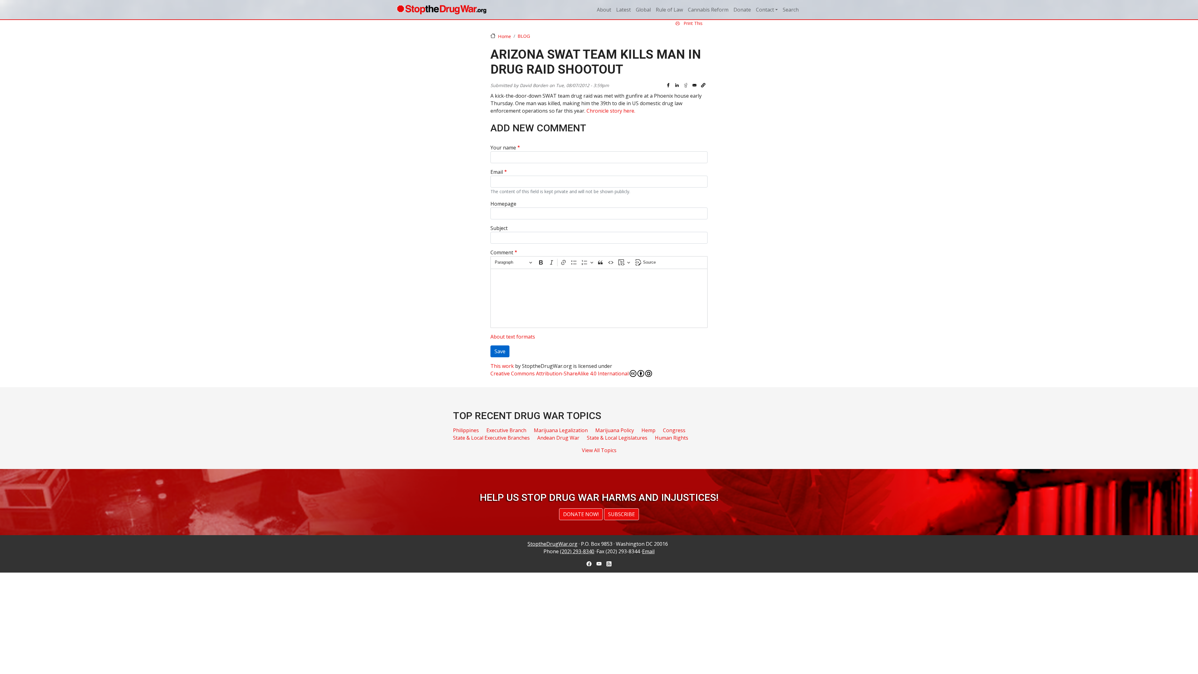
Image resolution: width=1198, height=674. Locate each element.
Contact (765, 9)
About (604, 9)
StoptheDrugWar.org (552, 543)
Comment (501, 252)
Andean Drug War (558, 437)
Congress (674, 430)
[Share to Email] (694, 85)
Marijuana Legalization (561, 430)
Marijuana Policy (614, 430)
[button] (703, 85)
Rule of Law (669, 9)
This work (502, 366)
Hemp (648, 430)
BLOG (524, 36)
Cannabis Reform (708, 9)
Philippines (466, 430)
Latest (623, 9)
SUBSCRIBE (621, 514)
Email (496, 171)
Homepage (503, 203)
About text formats (512, 336)
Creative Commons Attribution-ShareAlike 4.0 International (559, 373)
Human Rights (671, 437)
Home (504, 36)
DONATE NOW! (581, 514)
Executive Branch (506, 430)
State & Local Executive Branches (491, 437)
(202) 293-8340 (577, 551)
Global (643, 9)
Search (791, 9)
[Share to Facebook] (668, 85)
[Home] (441, 9)
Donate (742, 9)
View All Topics (599, 450)
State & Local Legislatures (617, 437)
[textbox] (599, 298)
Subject (499, 228)
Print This (692, 23)
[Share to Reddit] (686, 85)
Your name (503, 147)
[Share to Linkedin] (677, 85)
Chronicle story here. (611, 110)
